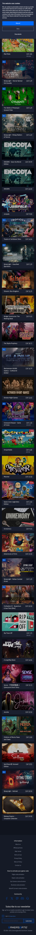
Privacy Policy (18, 858)
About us (18, 844)
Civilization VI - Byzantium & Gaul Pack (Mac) (12, 607)
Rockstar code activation (18, 885)
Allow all (18, 23)
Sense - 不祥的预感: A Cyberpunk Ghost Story (11, 686)
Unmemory (7, 529)
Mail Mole (7, 54)
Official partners (18, 848)
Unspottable (8, 450)
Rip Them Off (8, 633)
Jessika (6, 712)
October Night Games (11, 398)
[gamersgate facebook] (6, 898)
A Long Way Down (9, 660)
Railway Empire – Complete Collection (10, 817)
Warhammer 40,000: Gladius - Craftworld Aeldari (10, 370)
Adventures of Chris (10, 554)
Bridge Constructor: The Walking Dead (12, 317)
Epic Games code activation (18, 881)
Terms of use (18, 855)
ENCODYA (7, 189)
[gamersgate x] (11, 898)
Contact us (18, 865)
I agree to (10, 916)
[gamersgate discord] (22, 898)
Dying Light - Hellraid (11, 791)
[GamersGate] (18, 929)
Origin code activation (18, 874)
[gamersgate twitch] (17, 898)
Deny (18, 29)
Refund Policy (18, 862)
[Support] (27, 898)
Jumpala (6, 214)
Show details (18, 34)
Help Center (18, 851)
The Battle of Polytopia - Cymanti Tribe (12, 109)
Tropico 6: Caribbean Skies (12, 239)
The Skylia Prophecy (10, 343)
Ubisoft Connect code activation (18, 888)
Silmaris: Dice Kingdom (11, 291)
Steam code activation (18, 878)
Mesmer (6, 477)
